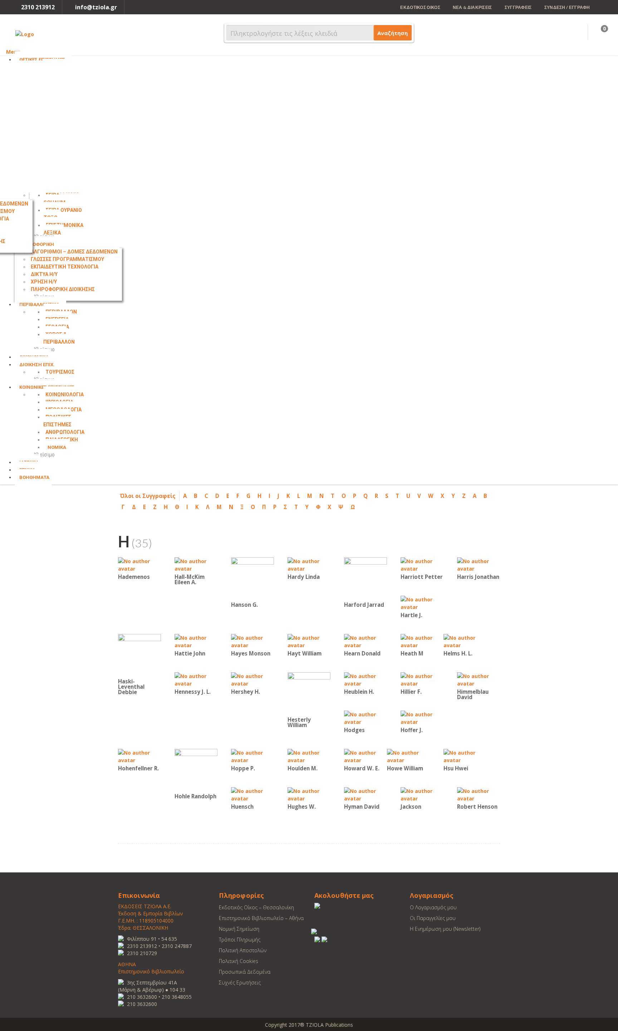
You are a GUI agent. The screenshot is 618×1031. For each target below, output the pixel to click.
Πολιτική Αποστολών (242, 950)
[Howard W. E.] (365, 755)
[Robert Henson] (478, 794)
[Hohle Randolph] (196, 769)
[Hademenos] (139, 564)
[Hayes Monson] (252, 641)
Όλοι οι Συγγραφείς (148, 495)
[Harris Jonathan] (478, 564)
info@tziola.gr (96, 7)
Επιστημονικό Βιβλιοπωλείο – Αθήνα (261, 918)
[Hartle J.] (422, 602)
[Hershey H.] (252, 679)
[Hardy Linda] (309, 564)
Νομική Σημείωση (239, 928)
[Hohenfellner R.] (139, 755)
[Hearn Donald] (365, 641)
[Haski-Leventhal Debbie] (139, 655)
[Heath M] (422, 641)
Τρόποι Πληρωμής (239, 939)
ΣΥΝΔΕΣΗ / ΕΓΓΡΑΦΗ (567, 7)
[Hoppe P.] (252, 755)
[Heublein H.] (365, 679)
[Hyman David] (365, 794)
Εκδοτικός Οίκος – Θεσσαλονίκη (256, 907)
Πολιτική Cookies (238, 961)
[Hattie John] (196, 641)
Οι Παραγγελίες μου (433, 918)
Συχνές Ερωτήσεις (240, 982)
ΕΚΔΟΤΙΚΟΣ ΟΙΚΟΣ (420, 7)
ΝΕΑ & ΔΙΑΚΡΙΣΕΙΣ (472, 7)
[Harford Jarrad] (365, 578)
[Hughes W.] (309, 794)
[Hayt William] (309, 641)
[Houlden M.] (309, 755)
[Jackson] (422, 794)
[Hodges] (365, 717)
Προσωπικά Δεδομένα (244, 971)
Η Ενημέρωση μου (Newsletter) (445, 928)
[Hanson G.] (252, 578)
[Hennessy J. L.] (196, 679)
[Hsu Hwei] (464, 755)
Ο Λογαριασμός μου (433, 907)
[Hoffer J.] (422, 717)
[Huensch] (252, 794)
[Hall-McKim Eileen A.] (196, 564)
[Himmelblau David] (478, 679)
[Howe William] (408, 755)
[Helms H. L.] (464, 641)
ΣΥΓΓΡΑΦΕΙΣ (518, 7)
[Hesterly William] (309, 693)
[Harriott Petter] (422, 564)
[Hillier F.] (422, 679)
